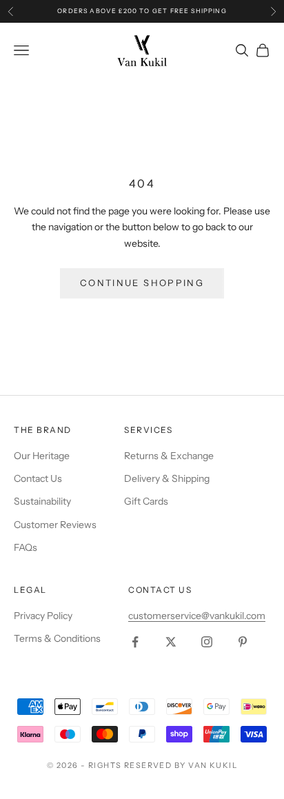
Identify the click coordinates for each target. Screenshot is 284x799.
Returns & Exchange (169, 455)
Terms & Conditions (57, 638)
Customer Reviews (55, 524)
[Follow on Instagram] (207, 642)
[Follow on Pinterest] (243, 642)
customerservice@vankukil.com (196, 615)
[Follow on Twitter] (171, 642)
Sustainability (42, 501)
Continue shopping (142, 282)
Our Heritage (42, 455)
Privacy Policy (43, 615)
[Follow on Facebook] (135, 642)
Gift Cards (146, 501)
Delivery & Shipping (167, 478)
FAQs (25, 547)
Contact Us (38, 478)
